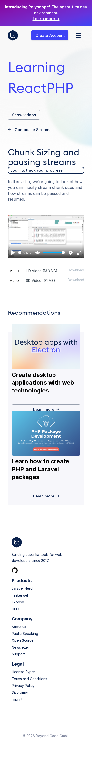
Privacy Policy (23, 685)
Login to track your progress (36, 170)
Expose (18, 602)
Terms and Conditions (29, 679)
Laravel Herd (22, 588)
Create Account (50, 35)
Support (18, 654)
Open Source (23, 640)
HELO (16, 609)
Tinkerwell (20, 595)
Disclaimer (20, 692)
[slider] (19, 252)
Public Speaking (25, 633)
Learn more (46, 18)
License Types (24, 672)
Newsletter (20, 647)
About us (19, 627)
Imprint (17, 699)
